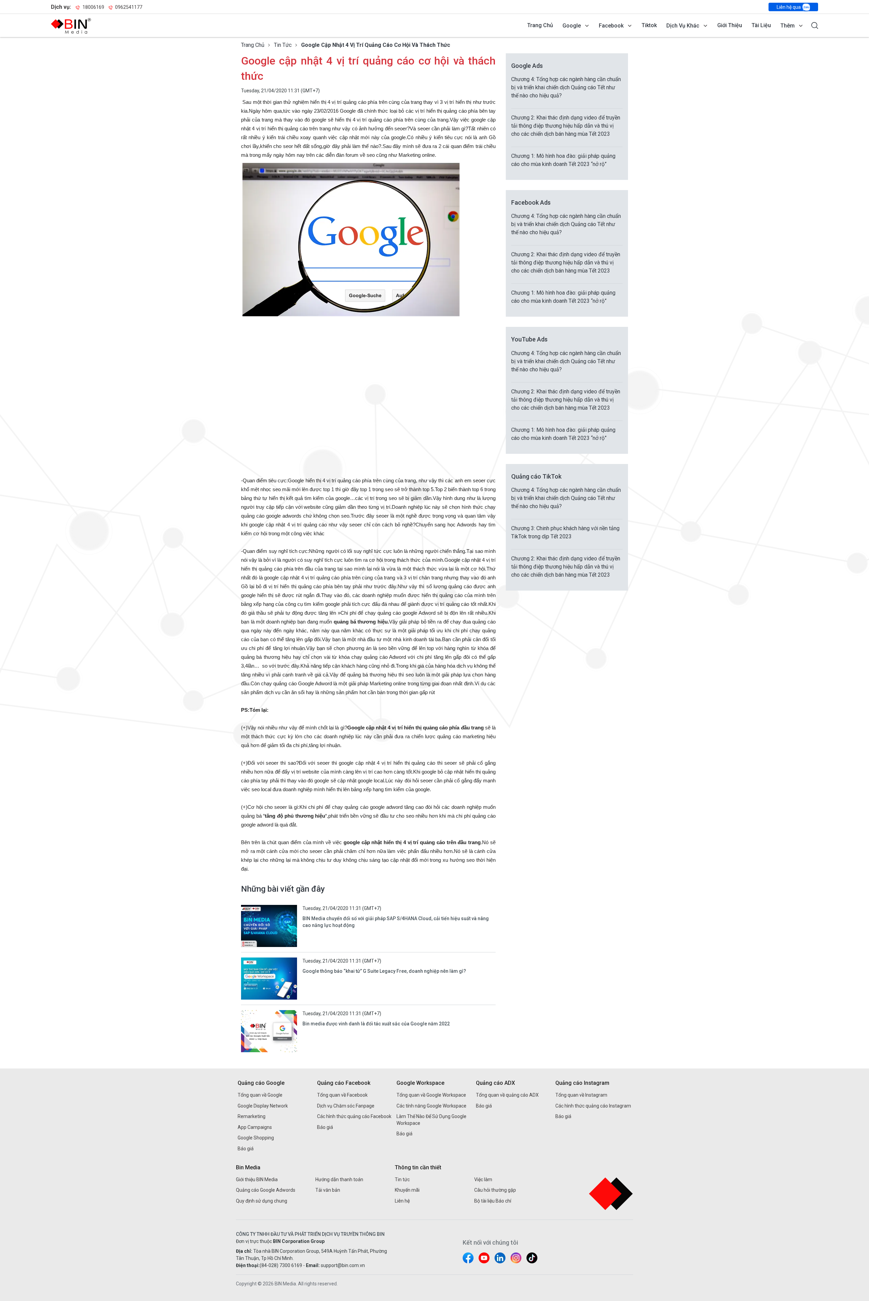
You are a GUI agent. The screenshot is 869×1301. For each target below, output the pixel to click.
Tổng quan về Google (260, 1095)
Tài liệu (761, 25)
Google (571, 25)
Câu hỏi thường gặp (495, 1190)
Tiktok (649, 25)
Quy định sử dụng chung (261, 1201)
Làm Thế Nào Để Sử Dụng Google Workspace (431, 1120)
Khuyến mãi (407, 1190)
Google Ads (527, 65)
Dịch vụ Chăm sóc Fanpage (345, 1106)
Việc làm (483, 1179)
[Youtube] (484, 1257)
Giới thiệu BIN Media (257, 1179)
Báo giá (246, 1148)
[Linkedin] (500, 1257)
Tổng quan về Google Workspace (431, 1095)
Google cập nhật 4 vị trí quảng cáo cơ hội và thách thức (375, 45)
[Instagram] (516, 1257)
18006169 (93, 7)
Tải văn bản (327, 1190)
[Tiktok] (531, 1257)
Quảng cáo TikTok (536, 476)
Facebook (611, 25)
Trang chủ (540, 25)
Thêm (787, 25)
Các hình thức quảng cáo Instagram (593, 1106)
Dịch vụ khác (682, 25)
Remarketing (251, 1116)
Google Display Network (263, 1106)
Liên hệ (402, 1201)
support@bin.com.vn (343, 1265)
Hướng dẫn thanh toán (339, 1179)
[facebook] (468, 1257)
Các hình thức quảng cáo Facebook (354, 1116)
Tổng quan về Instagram (581, 1095)
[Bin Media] (71, 26)
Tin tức (283, 45)
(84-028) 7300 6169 (281, 1265)
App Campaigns (255, 1127)
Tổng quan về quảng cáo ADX (507, 1095)
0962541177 (128, 7)
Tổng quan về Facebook (342, 1095)
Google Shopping (256, 1137)
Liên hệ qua (789, 7)
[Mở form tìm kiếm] (814, 25)
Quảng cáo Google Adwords (265, 1190)
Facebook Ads (531, 202)
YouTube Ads (529, 339)
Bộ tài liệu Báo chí (492, 1201)
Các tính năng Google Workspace (431, 1106)
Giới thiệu (729, 25)
